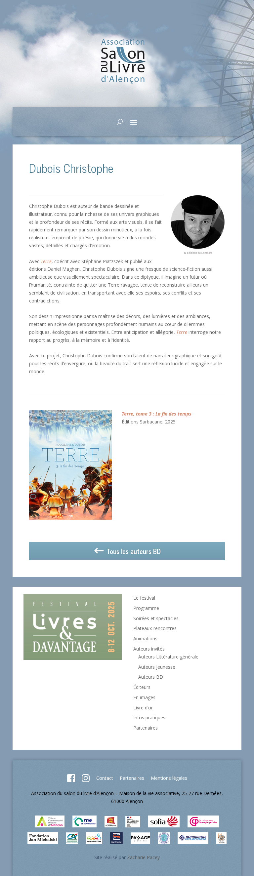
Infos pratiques (149, 717)
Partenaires (145, 728)
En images (144, 697)
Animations (145, 638)
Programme (146, 608)
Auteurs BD (150, 677)
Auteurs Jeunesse (156, 667)
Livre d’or (143, 707)
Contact (104, 778)
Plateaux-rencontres (155, 628)
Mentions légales (169, 778)
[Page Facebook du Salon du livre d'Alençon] (71, 780)
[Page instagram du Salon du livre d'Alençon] (86, 780)
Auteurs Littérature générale (168, 657)
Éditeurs (141, 687)
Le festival (144, 598)
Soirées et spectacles (156, 618)
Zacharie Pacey (143, 857)
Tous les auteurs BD (133, 551)
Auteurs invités (149, 649)
